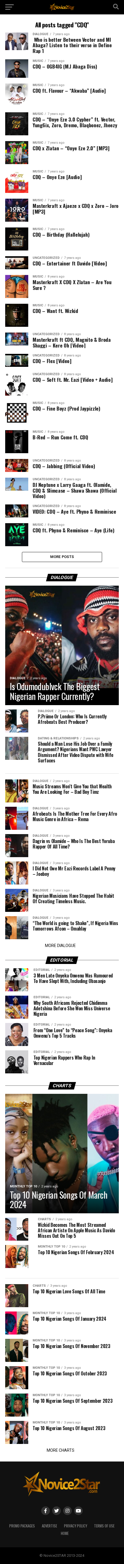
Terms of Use (104, 1526)
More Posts (62, 557)
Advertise (49, 1526)
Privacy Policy (75, 1526)
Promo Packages (22, 1526)
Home (65, 1533)
